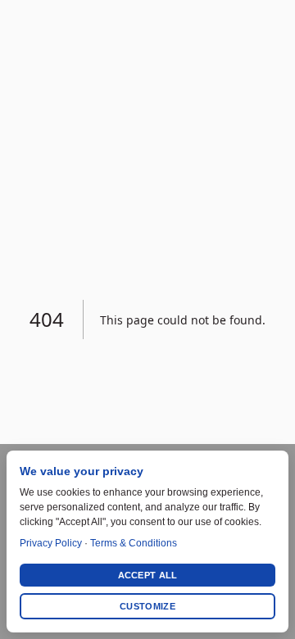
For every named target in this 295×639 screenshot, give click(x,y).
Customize (147, 606)
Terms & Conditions (133, 543)
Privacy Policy (51, 543)
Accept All (148, 575)
